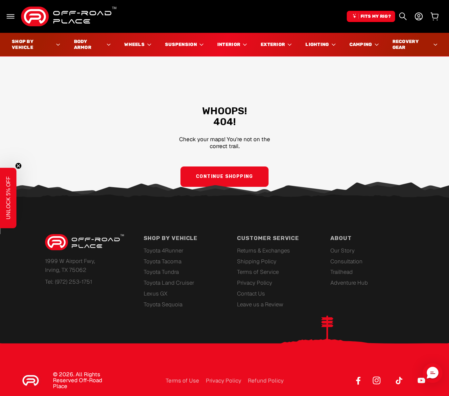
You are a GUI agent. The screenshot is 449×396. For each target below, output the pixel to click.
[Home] (68, 16)
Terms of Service (258, 271)
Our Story (342, 250)
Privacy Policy (254, 282)
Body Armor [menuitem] (82, 44)
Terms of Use (182, 380)
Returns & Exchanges (263, 250)
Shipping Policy (256, 261)
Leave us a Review (260, 304)
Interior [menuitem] (228, 44)
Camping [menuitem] (360, 44)
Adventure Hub (349, 282)
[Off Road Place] (84, 242)
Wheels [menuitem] (134, 44)
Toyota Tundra (161, 271)
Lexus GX (155, 293)
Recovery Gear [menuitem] (405, 44)
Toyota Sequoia (163, 304)
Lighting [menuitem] (317, 44)
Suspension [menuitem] (181, 44)
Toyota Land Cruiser (169, 282)
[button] (10, 16)
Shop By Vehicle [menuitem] (23, 44)
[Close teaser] (18, 166)
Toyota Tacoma (162, 261)
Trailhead (341, 271)
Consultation (346, 261)
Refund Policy (266, 380)
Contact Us (251, 293)
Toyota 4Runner (163, 250)
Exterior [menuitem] (273, 44)
